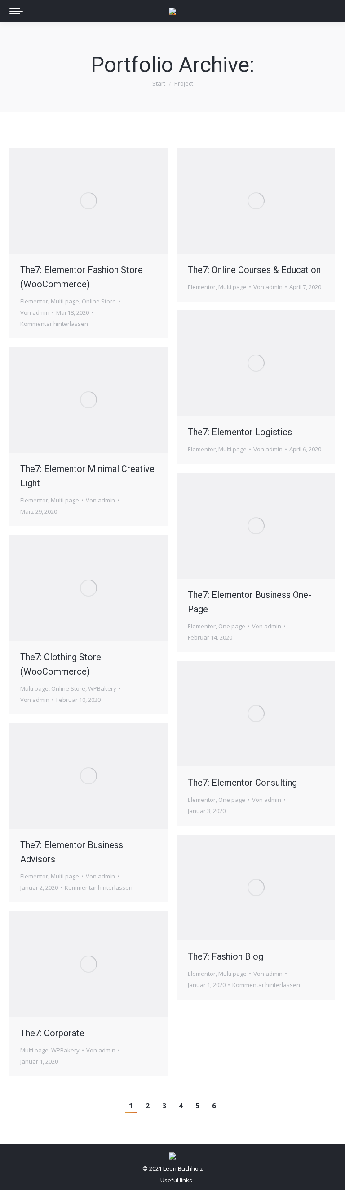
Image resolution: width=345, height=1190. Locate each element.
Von (34, 312)
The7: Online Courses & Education (254, 269)
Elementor (34, 301)
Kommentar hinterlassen (54, 324)
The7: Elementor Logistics (240, 432)
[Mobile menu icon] (16, 11)
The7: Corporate (52, 1033)
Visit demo (64, 201)
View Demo (64, 588)
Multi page (65, 301)
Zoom (88, 201)
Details (113, 201)
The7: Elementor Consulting (242, 782)
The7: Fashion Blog (225, 956)
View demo (232, 526)
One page (231, 626)
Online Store (99, 301)
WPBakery (102, 688)
